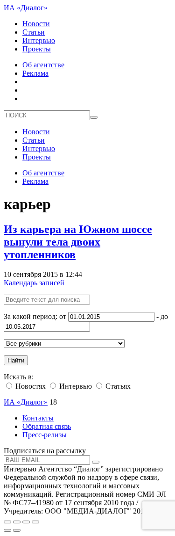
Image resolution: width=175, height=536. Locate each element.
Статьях (117, 386)
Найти (15, 360)
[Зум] (35, 522)
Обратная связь (46, 426)
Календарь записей (34, 283)
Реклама (35, 73)
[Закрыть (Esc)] (7, 522)
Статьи (33, 32)
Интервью (38, 40)
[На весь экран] (26, 522)
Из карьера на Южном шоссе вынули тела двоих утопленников (78, 242)
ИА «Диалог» (26, 8)
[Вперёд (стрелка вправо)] (17, 530)
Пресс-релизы (44, 435)
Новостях (30, 386)
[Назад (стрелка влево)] (7, 530)
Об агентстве (43, 65)
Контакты (38, 418)
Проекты (36, 49)
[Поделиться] (17, 522)
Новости (36, 24)
